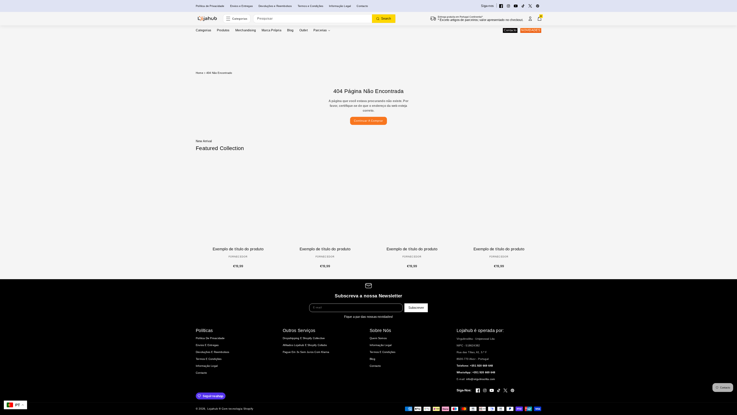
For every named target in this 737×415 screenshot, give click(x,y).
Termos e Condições (209, 358)
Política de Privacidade (210, 338)
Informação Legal (207, 365)
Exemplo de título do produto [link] (238, 249)
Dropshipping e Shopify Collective (304, 338)
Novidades (530, 30)
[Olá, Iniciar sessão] (530, 18)
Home (199, 72)
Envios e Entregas (207, 345)
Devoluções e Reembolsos (212, 352)
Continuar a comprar (368, 120)
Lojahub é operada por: (480, 330)
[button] (321, 30)
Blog (372, 358)
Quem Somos (378, 338)
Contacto (510, 30)
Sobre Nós (380, 330)
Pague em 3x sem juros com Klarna (306, 352)
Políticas (204, 330)
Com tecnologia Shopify (237, 408)
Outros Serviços (299, 330)
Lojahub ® (214, 408)
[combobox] (324, 18)
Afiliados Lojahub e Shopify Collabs (305, 345)
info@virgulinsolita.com (480, 379)
